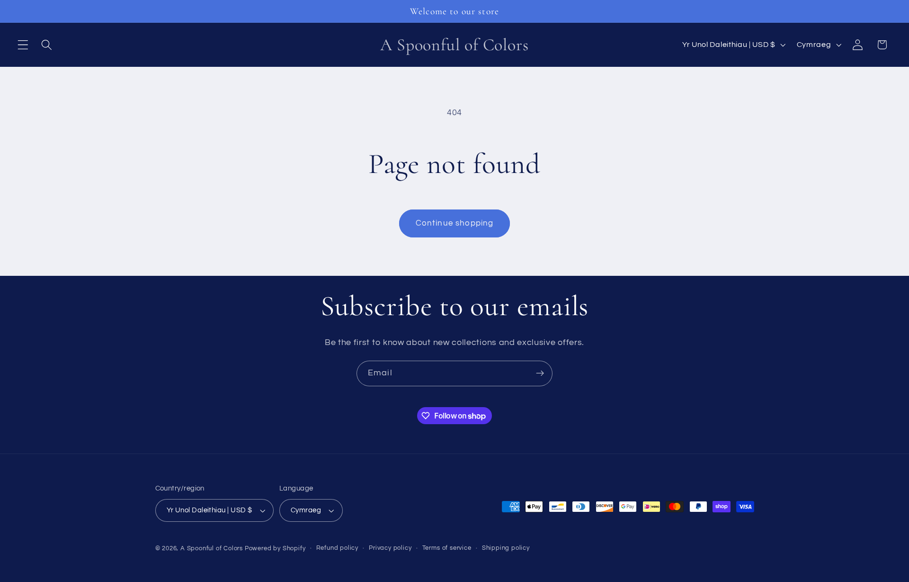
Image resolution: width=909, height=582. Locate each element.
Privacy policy (390, 548)
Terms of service (447, 548)
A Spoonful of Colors (211, 549)
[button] (23, 45)
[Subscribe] (540, 373)
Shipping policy (506, 548)
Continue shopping (455, 223)
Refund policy (337, 548)
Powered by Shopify (275, 549)
